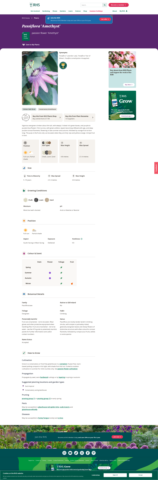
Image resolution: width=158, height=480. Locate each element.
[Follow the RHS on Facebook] (88, 453)
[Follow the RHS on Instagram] (64, 453)
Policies (67, 460)
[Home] (34, 5)
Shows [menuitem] (55, 11)
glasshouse (42, 407)
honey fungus (43, 418)
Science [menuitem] (78, 11)
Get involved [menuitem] (35, 11)
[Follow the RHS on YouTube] (70, 453)
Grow (125, 101)
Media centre (113, 460)
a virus (60, 418)
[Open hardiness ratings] (81, 239)
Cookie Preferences (58, 460)
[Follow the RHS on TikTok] (76, 453)
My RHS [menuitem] (122, 11)
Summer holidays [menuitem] (96, 11)
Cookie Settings (96, 475)
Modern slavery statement (77, 460)
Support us (31, 460)
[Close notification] (112, 16)
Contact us (38, 460)
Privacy (44, 460)
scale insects (65, 407)
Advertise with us (103, 460)
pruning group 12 (44, 398)
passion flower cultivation (68, 369)
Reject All (115, 475)
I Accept (140, 475)
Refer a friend (94, 460)
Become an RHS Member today (79, 437)
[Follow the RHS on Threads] (82, 453)
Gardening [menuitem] (46, 11)
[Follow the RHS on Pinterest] (94, 453)
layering (62, 377)
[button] (156, 168)
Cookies (50, 460)
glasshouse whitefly (29, 409)
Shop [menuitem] (85, 11)
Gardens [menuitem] (63, 11)
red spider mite (53, 407)
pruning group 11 (28, 398)
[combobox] (91, 5)
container (63, 364)
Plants (36, 18)
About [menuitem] (114, 11)
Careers (87, 460)
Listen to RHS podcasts (124, 460)
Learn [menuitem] (70, 11)
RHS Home (26, 18)
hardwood (44, 377)
